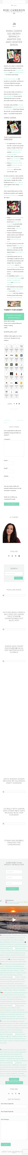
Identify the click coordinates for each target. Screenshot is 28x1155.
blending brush (16, 163)
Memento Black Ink (16, 217)
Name (6, 460)
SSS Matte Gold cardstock (14, 297)
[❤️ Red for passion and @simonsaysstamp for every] (14, 1005)
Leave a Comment (14, 409)
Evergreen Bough (17, 165)
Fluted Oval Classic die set (14, 150)
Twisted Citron (11, 167)
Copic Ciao (18, 228)
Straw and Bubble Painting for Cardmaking (14, 843)
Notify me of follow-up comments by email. (10, 498)
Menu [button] (15, 5)
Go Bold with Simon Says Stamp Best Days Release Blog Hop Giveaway (14, 812)
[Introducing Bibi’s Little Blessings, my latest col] (14, 948)
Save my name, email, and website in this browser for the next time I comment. (12, 488)
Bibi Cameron (14, 11)
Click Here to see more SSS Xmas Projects (14, 316)
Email (6, 468)
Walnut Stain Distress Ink (11, 195)
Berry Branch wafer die (10, 79)
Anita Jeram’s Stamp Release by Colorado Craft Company (14, 781)
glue (12, 271)
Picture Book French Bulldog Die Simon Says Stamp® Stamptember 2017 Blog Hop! (14, 616)
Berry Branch (11, 265)
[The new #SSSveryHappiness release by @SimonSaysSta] (14, 1034)
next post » (20, 420)
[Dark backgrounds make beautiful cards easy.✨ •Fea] (14, 977)
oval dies (20, 105)
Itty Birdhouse (8, 178)
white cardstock (15, 158)
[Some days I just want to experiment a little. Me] (14, 1063)
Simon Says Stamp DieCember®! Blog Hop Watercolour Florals (14, 649)
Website (6, 476)
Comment (7, 439)
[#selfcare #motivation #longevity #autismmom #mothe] (14, 920)
